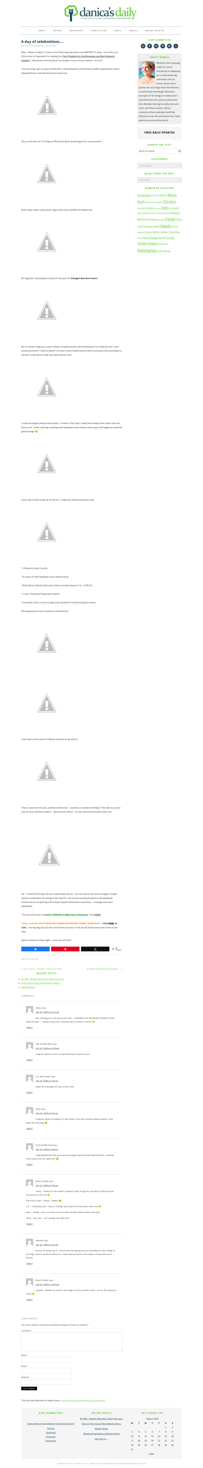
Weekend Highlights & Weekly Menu (101, 1433)
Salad (157, 226)
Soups (153, 237)
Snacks (139, 238)
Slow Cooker (160, 232)
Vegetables (163, 243)
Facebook (51, 1432)
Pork (139, 226)
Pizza (178, 219)
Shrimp (148, 232)
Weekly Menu (27, 987)
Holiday (146, 212)
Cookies (150, 207)
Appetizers (144, 195)
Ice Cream (162, 213)
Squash (162, 237)
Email (24, 1366)
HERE (97, 914)
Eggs (165, 207)
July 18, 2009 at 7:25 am (47, 1244)
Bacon (163, 195)
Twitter (51, 1428)
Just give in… (101, 1438)
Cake (153, 202)
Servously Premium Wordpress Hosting (127, 1463)
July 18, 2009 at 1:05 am (47, 1080)
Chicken (169, 201)
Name (24, 1355)
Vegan (153, 243)
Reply (30, 1028)
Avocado (155, 195)
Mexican (175, 212)
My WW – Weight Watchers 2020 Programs (42, 979)
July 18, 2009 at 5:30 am (47, 1185)
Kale (169, 213)
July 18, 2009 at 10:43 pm (47, 1284)
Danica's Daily (101, 12)
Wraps (167, 251)
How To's (154, 213)
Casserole (158, 202)
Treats (170, 237)
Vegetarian (147, 250)
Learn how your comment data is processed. (83, 1400)
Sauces (174, 226)
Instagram (50, 1440)
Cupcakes (158, 208)
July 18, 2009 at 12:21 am (47, 1012)
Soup (145, 237)
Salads (165, 225)
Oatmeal (151, 219)
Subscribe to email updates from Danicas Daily (50, 1423)
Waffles (160, 251)
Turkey (142, 243)
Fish (170, 208)
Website (25, 1377)
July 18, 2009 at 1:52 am (47, 1113)
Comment (26, 1330)
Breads (147, 202)
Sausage (140, 232)
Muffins (141, 219)
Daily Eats (34, 959)
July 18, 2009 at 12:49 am (47, 1048)
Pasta (170, 218)
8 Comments (51, 46)
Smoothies (174, 232)
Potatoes (148, 226)
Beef (140, 201)
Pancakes (160, 219)
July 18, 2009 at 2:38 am (47, 1149)
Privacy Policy (81, 1463)
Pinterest (51, 1436)
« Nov (151, 1453)
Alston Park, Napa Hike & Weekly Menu (40, 983)
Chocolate (141, 208)
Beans (172, 195)
